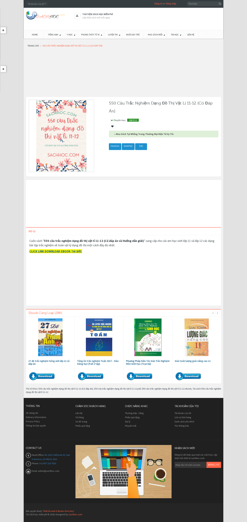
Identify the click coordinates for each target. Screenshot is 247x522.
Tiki (141, 145)
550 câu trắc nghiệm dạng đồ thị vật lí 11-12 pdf (117, 388)
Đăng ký (158, 3)
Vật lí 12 (133, 120)
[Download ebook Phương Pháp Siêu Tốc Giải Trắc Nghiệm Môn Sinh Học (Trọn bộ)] (148, 337)
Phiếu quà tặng (82, 425)
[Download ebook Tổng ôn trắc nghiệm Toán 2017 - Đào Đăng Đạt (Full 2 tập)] (99, 337)
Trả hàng (79, 417)
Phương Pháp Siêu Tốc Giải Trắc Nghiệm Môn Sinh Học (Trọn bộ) (148, 362)
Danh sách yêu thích (184, 421)
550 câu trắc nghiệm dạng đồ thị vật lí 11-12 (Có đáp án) (65, 388)
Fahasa (115, 145)
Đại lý (127, 421)
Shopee (128, 145)
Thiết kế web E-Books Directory (58, 511)
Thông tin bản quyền (36, 425)
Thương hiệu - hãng (134, 413)
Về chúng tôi (32, 412)
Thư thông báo (182, 425)
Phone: (35, 463)
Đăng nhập (171, 3)
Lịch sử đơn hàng (183, 417)
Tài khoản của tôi (183, 413)
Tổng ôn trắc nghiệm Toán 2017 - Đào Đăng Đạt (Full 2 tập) (98, 362)
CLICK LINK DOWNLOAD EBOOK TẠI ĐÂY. (55, 251)
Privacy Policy (33, 421)
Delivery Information (36, 417)
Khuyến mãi (130, 425)
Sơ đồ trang (81, 421)
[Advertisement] (123, 73)
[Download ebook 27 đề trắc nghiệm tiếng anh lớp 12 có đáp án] (50, 337)
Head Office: (38, 454)
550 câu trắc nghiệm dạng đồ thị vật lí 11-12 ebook (167, 388)
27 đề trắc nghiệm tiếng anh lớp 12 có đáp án (49, 362)
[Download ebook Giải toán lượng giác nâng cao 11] (197, 337)
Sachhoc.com (75, 514)
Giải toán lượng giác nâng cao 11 (193, 361)
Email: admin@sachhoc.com (45, 470)
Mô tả (32, 231)
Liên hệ (78, 413)
